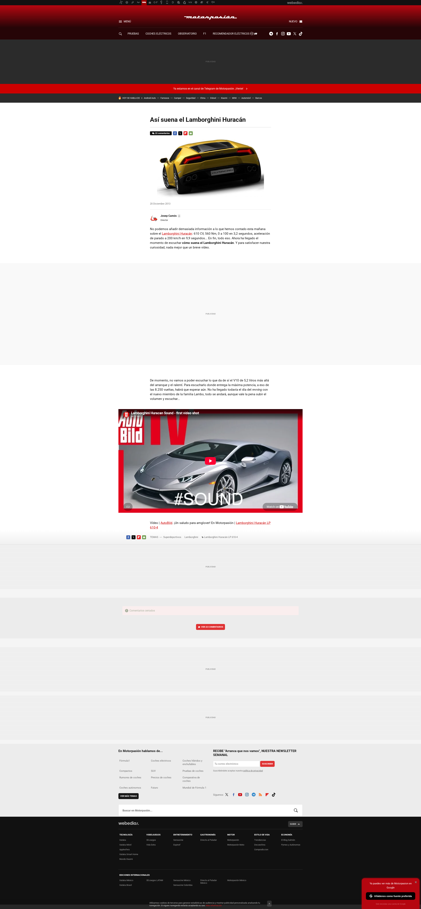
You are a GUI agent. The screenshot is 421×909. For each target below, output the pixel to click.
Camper (177, 98)
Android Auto (150, 98)
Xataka (122, 840)
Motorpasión (210, 17)
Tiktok (301, 34)
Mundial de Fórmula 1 (194, 787)
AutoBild (166, 523)
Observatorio (187, 33)
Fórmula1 (124, 760)
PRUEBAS (133, 33)
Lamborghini (191, 537)
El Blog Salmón (288, 840)
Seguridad (190, 98)
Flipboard (185, 133)
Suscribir (267, 764)
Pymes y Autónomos (290, 845)
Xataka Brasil (125, 885)
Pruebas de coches (193, 770)
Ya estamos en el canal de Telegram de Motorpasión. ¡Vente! (208, 88)
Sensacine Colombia (182, 885)
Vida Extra (151, 845)
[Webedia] (128, 823)
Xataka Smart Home (128, 854)
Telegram (271, 34)
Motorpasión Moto (235, 845)
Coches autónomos (130, 787)
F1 (204, 33)
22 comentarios (162, 133)
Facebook (277, 34)
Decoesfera (259, 845)
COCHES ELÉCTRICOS (158, 33)
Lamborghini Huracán (177, 233)
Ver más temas (128, 796)
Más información (214, 905)
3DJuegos (151, 840)
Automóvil (246, 98)
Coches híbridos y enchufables (192, 762)
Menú (127, 21)
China (202, 98)
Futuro (154, 787)
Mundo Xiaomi (126, 859)
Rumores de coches (130, 777)
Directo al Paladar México (208, 881)
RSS (260, 794)
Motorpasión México (236, 880)
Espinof (176, 845)
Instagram (283, 34)
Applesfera (124, 849)
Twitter (295, 34)
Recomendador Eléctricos (231, 33)
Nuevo (293, 21)
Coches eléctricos (161, 760)
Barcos (258, 98)
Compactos (125, 770)
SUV (153, 770)
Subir (293, 824)
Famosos (165, 98)
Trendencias (260, 840)
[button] (170, 216)
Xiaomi (224, 98)
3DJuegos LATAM (154, 880)
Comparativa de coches (191, 779)
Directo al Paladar (208, 840)
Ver (212, 627)
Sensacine (178, 840)
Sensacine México (181, 880)
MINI (234, 98)
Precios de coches (161, 777)
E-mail (191, 133)
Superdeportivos (172, 537)
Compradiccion (261, 849)
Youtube (289, 34)
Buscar (296, 810)
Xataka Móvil (125, 845)
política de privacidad (253, 770)
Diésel (213, 98)
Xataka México (126, 880)
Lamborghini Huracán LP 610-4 (221, 537)
